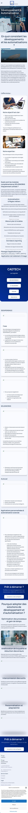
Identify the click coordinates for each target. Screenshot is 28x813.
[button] (26, 787)
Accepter (14, 801)
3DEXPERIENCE (14, 280)
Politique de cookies (13, 811)
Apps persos (14, 297)
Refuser (14, 804)
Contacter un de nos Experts (14, 596)
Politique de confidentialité (7, 782)
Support (3, 778)
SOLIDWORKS (15, 285)
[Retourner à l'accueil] (14, 3)
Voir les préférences (14, 808)
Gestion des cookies (6, 785)
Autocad (14, 291)
